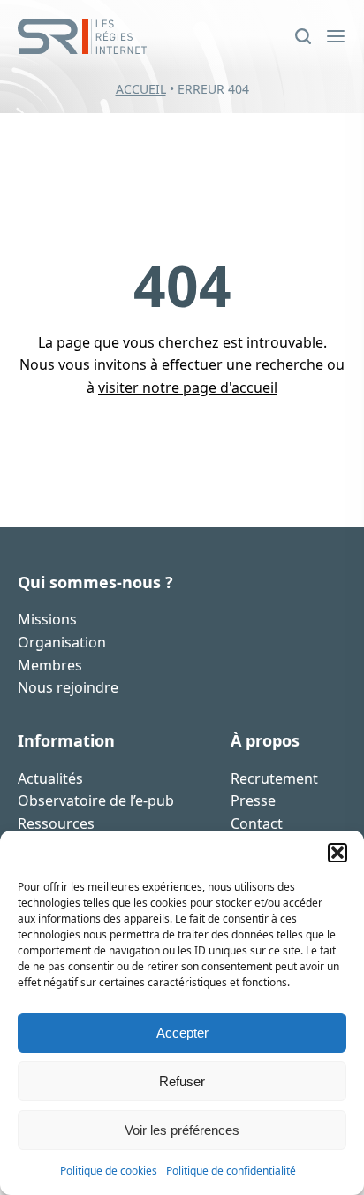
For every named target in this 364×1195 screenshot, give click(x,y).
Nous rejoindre (68, 687)
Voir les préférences (182, 1130)
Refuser (182, 1081)
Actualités (50, 778)
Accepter (182, 1032)
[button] (337, 853)
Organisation (62, 642)
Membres (50, 665)
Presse (253, 800)
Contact (257, 823)
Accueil (141, 88)
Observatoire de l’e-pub (96, 800)
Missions (47, 619)
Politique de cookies (108, 1170)
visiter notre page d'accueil (187, 387)
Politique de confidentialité (231, 1170)
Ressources (56, 823)
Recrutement (274, 778)
